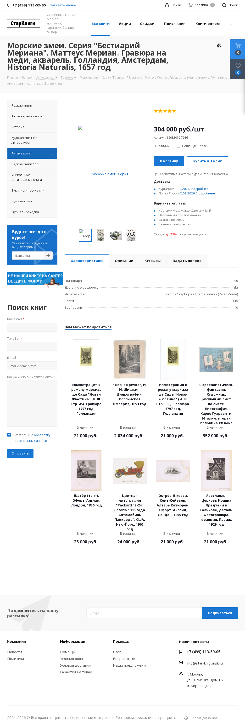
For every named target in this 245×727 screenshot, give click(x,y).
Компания (16, 641)
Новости (14, 651)
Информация (72, 641)
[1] (156, 111)
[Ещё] (231, 23)
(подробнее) (200, 189)
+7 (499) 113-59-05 (203, 651)
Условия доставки (75, 665)
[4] (169, 111)
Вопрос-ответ (125, 658)
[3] (165, 111)
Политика (15, 658)
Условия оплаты (73, 658)
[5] (174, 111)
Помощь (67, 651)
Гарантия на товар (76, 672)
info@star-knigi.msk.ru (205, 663)
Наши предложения (130, 665)
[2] (160, 111)
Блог (117, 651)
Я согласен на (31, 438)
